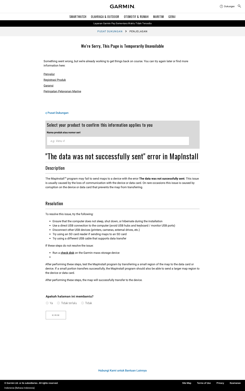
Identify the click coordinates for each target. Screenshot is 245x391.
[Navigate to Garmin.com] (122, 6)
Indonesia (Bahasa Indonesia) (19, 388)
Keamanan (235, 383)
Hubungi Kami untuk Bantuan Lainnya (122, 370)
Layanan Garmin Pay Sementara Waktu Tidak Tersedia (122, 23)
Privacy (220, 383)
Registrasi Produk (55, 80)
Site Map (186, 383)
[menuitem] (227, 6)
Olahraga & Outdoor (105, 17)
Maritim (158, 17)
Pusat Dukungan (109, 31)
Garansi (48, 85)
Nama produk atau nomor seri (64, 132)
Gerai (171, 17)
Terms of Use (204, 383)
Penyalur (49, 74)
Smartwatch (77, 17)
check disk (67, 252)
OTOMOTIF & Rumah (136, 17)
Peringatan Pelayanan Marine (62, 91)
